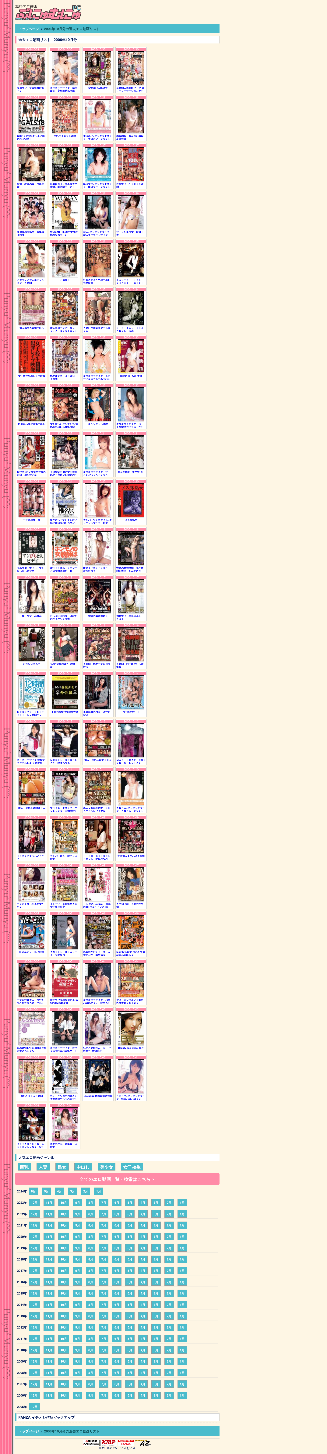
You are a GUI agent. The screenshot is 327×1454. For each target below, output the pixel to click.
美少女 (106, 1167)
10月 (64, 1202)
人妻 (43, 1167)
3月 (72, 1191)
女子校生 (132, 1167)
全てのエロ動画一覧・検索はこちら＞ (117, 1179)
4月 (59, 1191)
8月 (90, 1202)
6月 (33, 1191)
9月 (77, 1202)
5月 (46, 1191)
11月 (49, 1202)
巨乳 (24, 1167)
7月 (103, 1202)
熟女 (62, 1167)
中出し (83, 1167)
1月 (98, 1191)
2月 (85, 1191)
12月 (34, 1202)
